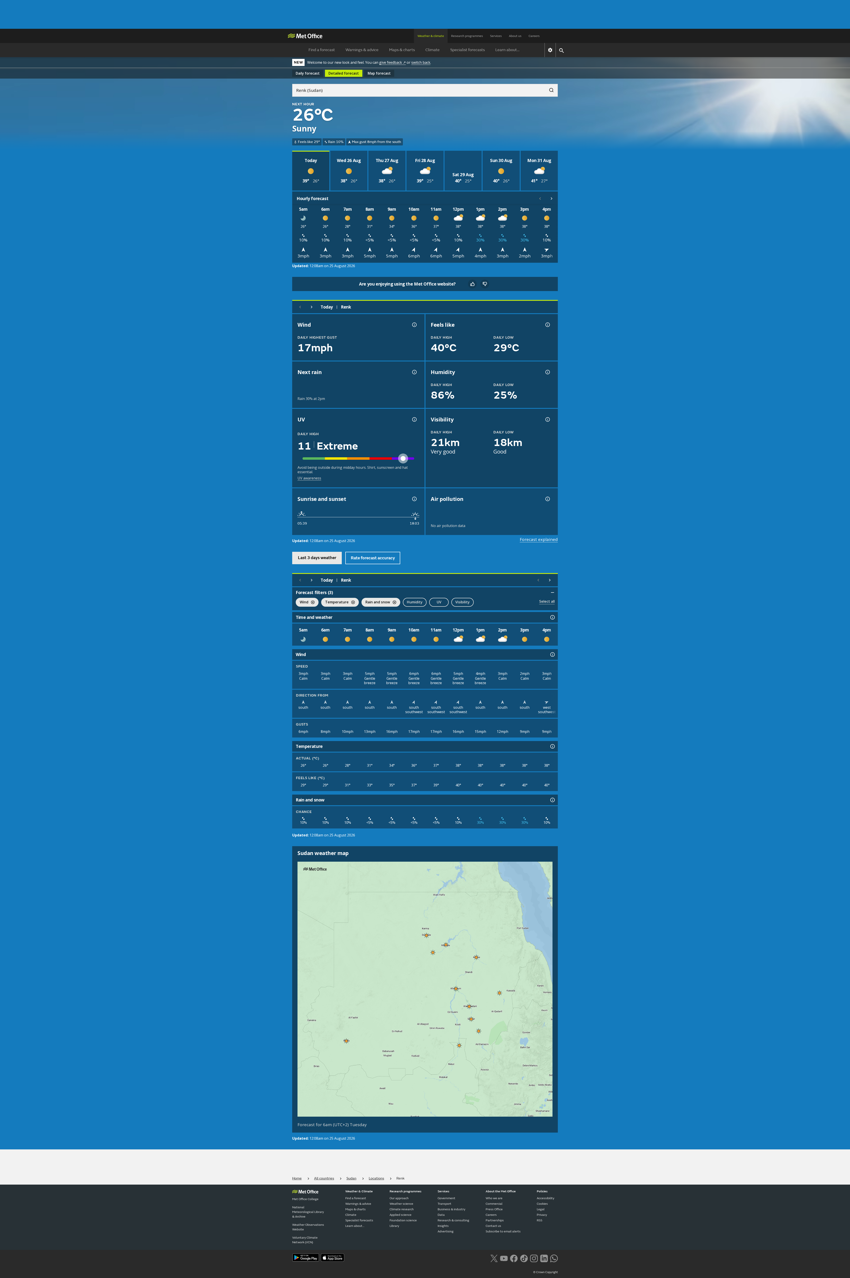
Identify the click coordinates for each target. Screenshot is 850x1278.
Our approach (399, 1198)
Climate (432, 49)
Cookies (542, 1204)
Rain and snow (375, 603)
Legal (541, 1209)
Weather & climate (430, 36)
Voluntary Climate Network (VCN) (305, 1240)
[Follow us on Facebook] (514, 1258)
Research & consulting (453, 1220)
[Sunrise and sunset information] (414, 499)
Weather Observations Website (308, 1227)
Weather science (401, 1204)
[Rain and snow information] (552, 800)
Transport (444, 1204)
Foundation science (403, 1220)
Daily (308, 73)
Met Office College (305, 1199)
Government (446, 1198)
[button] (426, 935)
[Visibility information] (547, 419)
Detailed (343, 73)
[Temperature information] (552, 746)
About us (515, 36)
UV (439, 602)
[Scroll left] (540, 198)
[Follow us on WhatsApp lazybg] (554, 1258)
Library (394, 1226)
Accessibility (545, 1198)
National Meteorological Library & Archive (308, 1211)
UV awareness (309, 478)
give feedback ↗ (392, 62)
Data (441, 1215)
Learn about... (507, 49)
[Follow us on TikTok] (524, 1258)
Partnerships (495, 1220)
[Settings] (550, 50)
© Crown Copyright (545, 1272)
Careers (534, 36)
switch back (420, 62)
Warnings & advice (362, 49)
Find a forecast (322, 49)
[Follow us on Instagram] (534, 1258)
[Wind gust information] (414, 324)
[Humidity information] (547, 372)
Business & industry (451, 1209)
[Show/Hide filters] (552, 592)
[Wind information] (552, 654)
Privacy (542, 1215)
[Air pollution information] (547, 499)
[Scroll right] (551, 198)
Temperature (335, 603)
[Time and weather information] (552, 617)
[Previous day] (300, 307)
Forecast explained (539, 539)
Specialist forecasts (467, 49)
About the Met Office (501, 1191)
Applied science (400, 1215)
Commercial (494, 1204)
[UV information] (414, 419)
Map (379, 73)
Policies (542, 1191)
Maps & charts (402, 49)
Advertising (446, 1231)
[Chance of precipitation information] (414, 372)
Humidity (415, 602)
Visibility (462, 602)
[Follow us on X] (494, 1258)
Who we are (494, 1198)
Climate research (402, 1209)
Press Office (494, 1209)
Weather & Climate (359, 1191)
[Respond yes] (472, 284)
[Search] (549, 88)
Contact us (493, 1226)
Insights (443, 1226)
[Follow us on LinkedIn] (544, 1258)
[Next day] (311, 307)
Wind (302, 603)
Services (496, 36)
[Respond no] (484, 284)
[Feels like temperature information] (547, 324)
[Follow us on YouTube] (504, 1258)
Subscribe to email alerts (503, 1231)
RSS (539, 1220)
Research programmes (467, 36)
